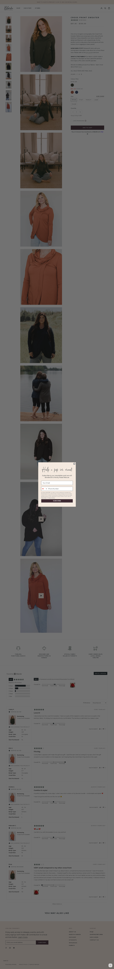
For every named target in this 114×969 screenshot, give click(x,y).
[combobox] (44, 489)
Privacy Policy (43, 497)
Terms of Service (51, 497)
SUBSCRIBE (57, 501)
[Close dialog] (74, 464)
